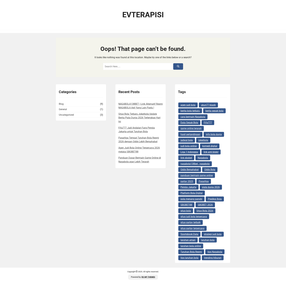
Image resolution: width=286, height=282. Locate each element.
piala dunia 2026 (211, 187)
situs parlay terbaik (190, 222)
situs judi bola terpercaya (194, 216)
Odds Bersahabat (190, 169)
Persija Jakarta (188, 187)
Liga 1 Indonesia (189, 152)
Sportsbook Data (189, 234)
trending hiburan (212, 257)
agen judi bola (188, 105)
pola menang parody (191, 199)
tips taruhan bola (189, 257)
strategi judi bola (213, 234)
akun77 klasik (208, 105)
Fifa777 (208, 122)
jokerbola (203, 140)
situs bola (186, 210)
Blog (61, 104)
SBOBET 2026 (205, 204)
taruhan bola (207, 240)
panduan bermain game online (197, 175)
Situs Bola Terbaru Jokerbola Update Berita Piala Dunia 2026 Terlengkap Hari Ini (139, 118)
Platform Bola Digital (192, 193)
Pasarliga (204, 181)
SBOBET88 (186, 204)
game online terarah (191, 128)
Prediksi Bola (215, 199)
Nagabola (203, 157)
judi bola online (189, 146)
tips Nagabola (214, 251)
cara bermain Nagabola (193, 116)
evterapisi (143, 14)
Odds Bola (209, 169)
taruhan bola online (191, 246)
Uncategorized (66, 114)
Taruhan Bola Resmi (191, 251)
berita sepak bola (214, 110)
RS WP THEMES (148, 277)
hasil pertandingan (190, 134)
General (63, 109)
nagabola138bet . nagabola (195, 163)
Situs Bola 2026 (204, 210)
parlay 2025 (187, 181)
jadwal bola (187, 140)
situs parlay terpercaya (192, 228)
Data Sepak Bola (189, 122)
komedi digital (209, 146)
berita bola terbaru (190, 110)
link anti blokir (211, 152)
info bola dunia (214, 134)
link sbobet (186, 157)
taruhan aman (188, 240)
